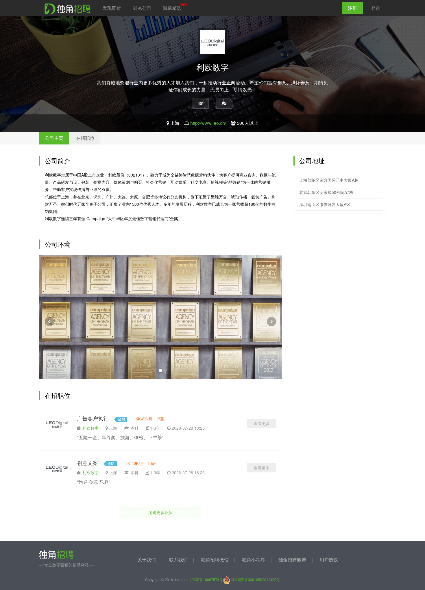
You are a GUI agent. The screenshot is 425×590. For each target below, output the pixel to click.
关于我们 (146, 559)
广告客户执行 (92, 419)
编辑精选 (172, 8)
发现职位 (112, 8)
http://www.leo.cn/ (208, 123)
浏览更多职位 (160, 512)
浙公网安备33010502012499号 (255, 579)
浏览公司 (142, 8)
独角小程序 (253, 559)
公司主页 (54, 138)
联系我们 (178, 559)
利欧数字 (90, 428)
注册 (352, 8)
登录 (375, 8)
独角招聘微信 (215, 559)
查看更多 (262, 423)
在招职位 (85, 138)
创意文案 (87, 463)
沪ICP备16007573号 (206, 579)
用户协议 (328, 559)
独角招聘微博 (292, 559)
